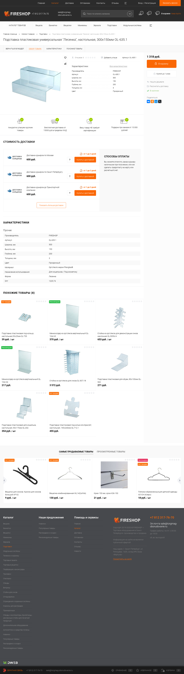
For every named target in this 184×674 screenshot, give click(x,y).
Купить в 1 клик (163, 74)
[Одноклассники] (152, 101)
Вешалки (6, 533)
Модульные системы (11, 551)
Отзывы (115, 3)
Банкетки (7, 528)
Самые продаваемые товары (76, 451)
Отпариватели (8, 597)
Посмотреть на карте (122, 559)
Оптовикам (85, 3)
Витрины (6, 588)
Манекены (7, 537)
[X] (159, 101)
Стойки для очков (10, 592)
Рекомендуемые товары (13, 648)
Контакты (100, 3)
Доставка (69, 3)
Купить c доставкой (85, 160)
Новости (77, 551)
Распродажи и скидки (12, 644)
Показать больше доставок (51, 205)
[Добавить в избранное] (65, 57)
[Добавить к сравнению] (65, 63)
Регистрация (150, 3)
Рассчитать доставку (159, 86)
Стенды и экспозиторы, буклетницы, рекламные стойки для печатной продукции (17, 618)
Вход (140, 3)
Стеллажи (7, 579)
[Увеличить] (36, 83)
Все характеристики (118, 66)
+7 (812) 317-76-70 (34, 670)
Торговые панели (10, 560)
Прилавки (7, 574)
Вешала (6, 524)
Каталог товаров (17, 25)
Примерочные (9, 611)
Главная (41, 3)
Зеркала (6, 542)
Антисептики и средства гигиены (16, 630)
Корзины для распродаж (13, 606)
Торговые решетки (10, 565)
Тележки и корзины (11, 556)
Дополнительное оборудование (15, 625)
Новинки (6, 634)
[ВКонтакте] (148, 101)
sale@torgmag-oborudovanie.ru (163, 525)
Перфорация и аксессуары (14, 569)
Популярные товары (11, 639)
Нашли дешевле (157, 82)
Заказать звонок (170, 3)
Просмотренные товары (111, 451)
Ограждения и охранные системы (16, 601)
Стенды (6, 583)
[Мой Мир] (156, 101)
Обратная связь (15, 670)
